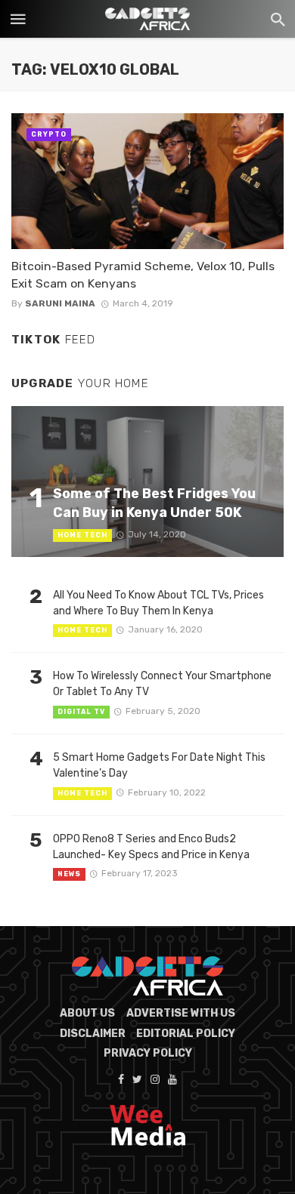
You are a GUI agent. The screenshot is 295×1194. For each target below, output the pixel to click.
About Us (87, 1013)
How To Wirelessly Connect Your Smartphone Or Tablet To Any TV (162, 683)
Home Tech (82, 535)
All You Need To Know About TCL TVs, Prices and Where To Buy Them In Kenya (158, 603)
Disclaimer (93, 1033)
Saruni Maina (60, 303)
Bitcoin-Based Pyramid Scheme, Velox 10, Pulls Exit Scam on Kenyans (143, 274)
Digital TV (81, 711)
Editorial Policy (185, 1033)
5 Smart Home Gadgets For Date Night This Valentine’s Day (159, 765)
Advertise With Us (180, 1013)
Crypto (49, 134)
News (69, 874)
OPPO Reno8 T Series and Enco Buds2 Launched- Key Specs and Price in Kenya (151, 846)
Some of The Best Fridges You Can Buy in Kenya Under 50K (154, 502)
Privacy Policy (148, 1053)
